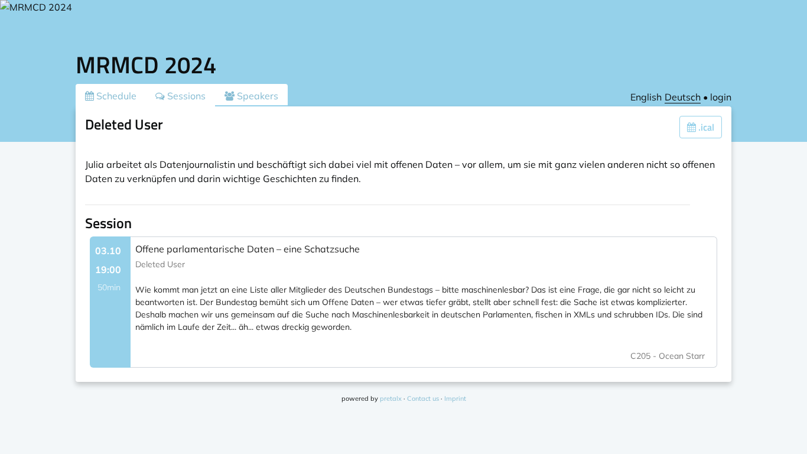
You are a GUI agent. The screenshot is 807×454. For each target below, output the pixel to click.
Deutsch (683, 97)
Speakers (256, 96)
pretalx (391, 398)
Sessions (185, 96)
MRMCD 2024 (146, 65)
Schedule (115, 96)
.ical (705, 127)
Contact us (423, 398)
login (720, 97)
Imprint (455, 398)
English (646, 97)
